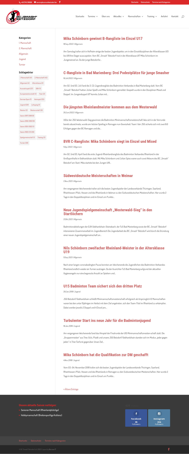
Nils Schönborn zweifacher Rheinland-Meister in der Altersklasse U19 (113, 250)
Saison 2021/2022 (27, 126)
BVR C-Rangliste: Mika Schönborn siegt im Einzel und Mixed (110, 141)
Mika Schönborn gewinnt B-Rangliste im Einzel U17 (102, 38)
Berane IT (52, 449)
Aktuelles (117, 16)
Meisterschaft (36, 110)
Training (150, 16)
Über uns (106, 16)
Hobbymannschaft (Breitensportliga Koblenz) (41, 415)
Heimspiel (39, 99)
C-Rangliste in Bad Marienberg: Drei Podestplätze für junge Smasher (116, 73)
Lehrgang (35, 105)
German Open (25, 99)
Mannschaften (134, 16)
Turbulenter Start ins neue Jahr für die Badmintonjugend (107, 320)
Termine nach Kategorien (161, 2)
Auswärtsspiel (26, 88)
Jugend (77, 291)
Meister (24, 110)
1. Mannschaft (25, 42)
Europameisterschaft (28, 94)
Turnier (22, 64)
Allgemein (79, 44)
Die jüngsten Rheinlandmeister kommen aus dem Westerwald (110, 107)
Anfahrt (164, 16)
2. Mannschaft (25, 48)
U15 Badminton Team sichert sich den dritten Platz (102, 286)
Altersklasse (37, 83)
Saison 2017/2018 (27, 116)
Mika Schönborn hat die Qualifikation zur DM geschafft (105, 355)
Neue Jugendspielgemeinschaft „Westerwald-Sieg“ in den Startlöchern (107, 212)
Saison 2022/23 (27, 132)
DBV (38, 88)
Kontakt (174, 16)
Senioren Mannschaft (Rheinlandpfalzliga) (40, 410)
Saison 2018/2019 (27, 121)
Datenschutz (145, 2)
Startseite (134, 2)
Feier (42, 94)
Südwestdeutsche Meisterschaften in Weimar (98, 175)
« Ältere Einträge (70, 389)
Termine (91, 16)
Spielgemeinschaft (27, 137)
